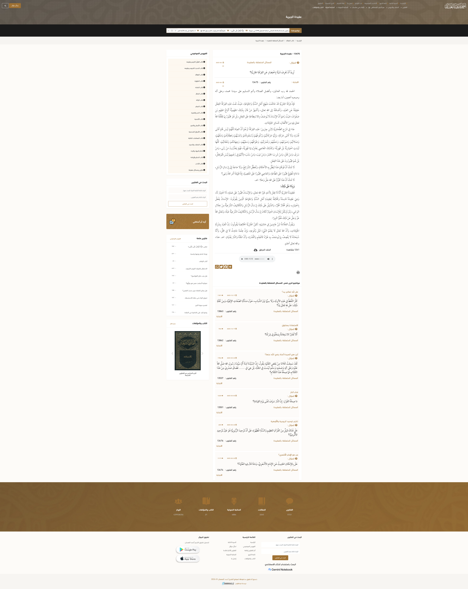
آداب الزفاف (203, 261)
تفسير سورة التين (201, 305)
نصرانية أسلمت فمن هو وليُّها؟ (196, 283)
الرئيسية (299, 40)
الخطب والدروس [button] (393, 7)
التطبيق (320, 3)
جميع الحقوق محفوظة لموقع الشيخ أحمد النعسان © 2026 (234, 579)
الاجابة (219, 316)
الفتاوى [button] (404, 7)
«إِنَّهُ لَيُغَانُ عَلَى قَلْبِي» (261, 30)
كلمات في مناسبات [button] (357, 7)
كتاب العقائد (290, 40)
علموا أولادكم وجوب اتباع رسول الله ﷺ (236, 30)
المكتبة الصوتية (231, 554)
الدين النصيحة (329, 3)
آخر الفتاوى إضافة (249, 550)
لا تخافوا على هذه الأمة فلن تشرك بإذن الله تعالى (203, 30)
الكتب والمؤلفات (318, 7)
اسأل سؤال (232, 546)
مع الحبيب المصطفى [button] (376, 7)
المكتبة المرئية (330, 7)
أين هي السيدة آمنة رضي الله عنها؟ (281, 354)
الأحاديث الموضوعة (371, 3)
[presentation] (173, 352)
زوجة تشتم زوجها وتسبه (198, 253)
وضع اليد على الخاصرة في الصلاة (196, 312)
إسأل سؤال (15, 5)
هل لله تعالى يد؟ (290, 292)
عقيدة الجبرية (260, 40)
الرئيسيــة (403, 3)
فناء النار (294, 392)
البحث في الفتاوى (187, 203)
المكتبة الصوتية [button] (343, 7)
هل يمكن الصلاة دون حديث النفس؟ (194, 290)
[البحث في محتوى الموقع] (5, 5)
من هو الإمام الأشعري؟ (288, 455)
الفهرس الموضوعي (175, 239)
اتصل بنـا (349, 3)
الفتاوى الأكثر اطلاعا (229, 550)
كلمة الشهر (383, 3)
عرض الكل (173, 323)
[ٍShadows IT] (228, 583)
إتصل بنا (233, 558)
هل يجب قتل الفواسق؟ (199, 275)
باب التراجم (358, 3)
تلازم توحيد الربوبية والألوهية (284, 421)
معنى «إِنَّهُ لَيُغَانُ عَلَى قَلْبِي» (197, 246)
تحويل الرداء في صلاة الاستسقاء (196, 297)
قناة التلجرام (340, 3)
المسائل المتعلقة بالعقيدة (275, 40)
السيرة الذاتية (393, 3)
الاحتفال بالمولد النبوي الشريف (196, 268)
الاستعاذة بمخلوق (290, 325)
